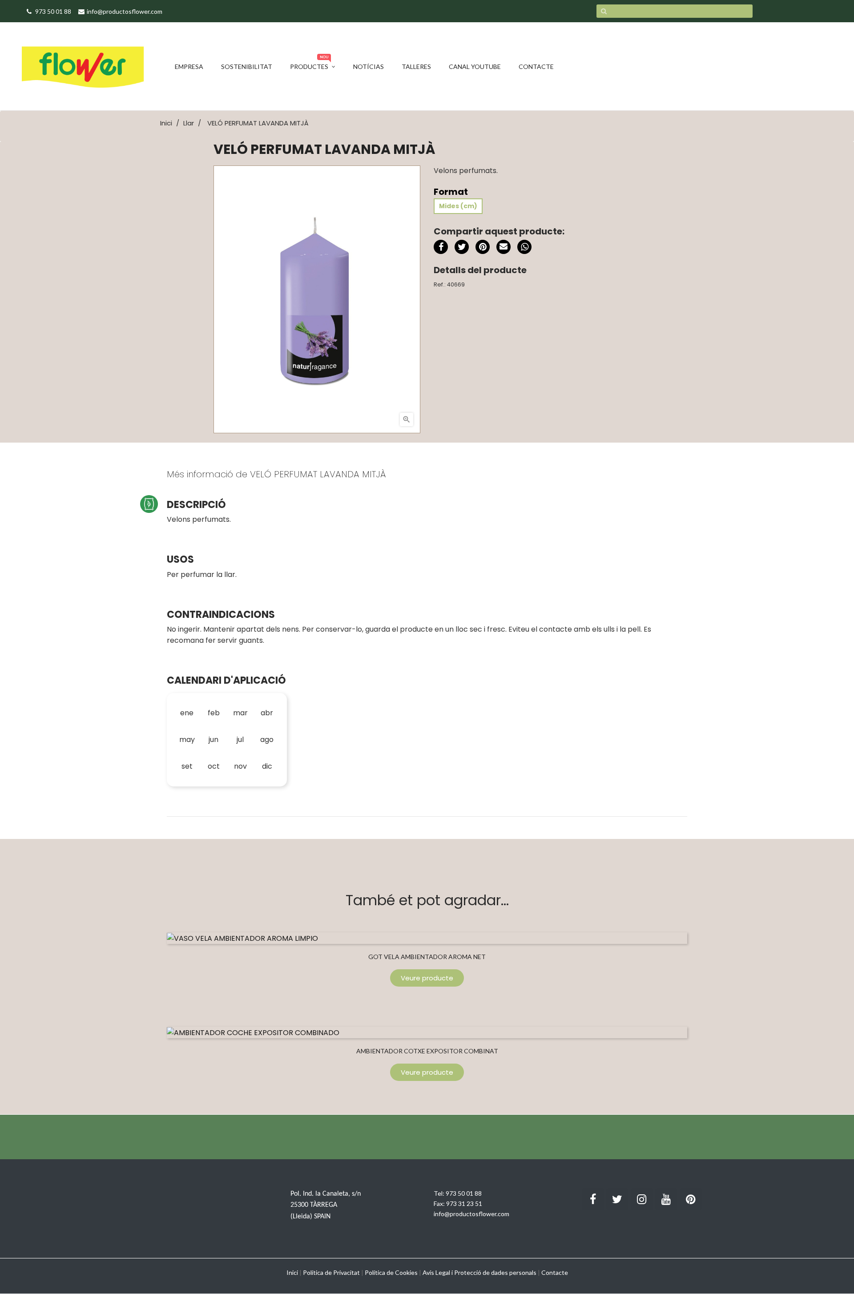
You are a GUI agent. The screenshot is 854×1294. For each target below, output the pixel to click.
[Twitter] (617, 1199)
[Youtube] (666, 1199)
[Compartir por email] (503, 248)
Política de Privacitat (331, 1272)
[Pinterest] (482, 247)
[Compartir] (441, 247)
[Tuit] (462, 247)
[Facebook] (593, 1199)
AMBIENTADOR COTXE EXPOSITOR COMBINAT (427, 1051)
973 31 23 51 (464, 1203)
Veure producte (427, 978)
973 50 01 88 (464, 1193)
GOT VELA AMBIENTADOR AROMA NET (427, 956)
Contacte (554, 1272)
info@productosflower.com (471, 1213)
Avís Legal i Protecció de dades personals (479, 1272)
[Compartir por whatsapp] (524, 248)
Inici (292, 1272)
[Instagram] (642, 1199)
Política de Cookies (391, 1272)
